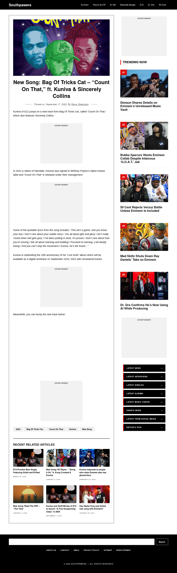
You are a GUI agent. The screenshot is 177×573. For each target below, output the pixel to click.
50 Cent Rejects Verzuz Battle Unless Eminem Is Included (141, 208)
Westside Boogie (127, 4)
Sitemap (108, 550)
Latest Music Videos (138, 402)
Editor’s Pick (134, 427)
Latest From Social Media (141, 418)
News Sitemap (123, 550)
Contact (64, 550)
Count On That (56, 429)
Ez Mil (113, 4)
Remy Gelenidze (79, 104)
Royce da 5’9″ (99, 4)
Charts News (133, 410)
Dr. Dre (151, 4)
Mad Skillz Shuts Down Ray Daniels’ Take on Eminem (139, 257)
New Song (87, 429)
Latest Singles (135, 385)
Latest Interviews (137, 376)
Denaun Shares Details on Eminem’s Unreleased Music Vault (140, 106)
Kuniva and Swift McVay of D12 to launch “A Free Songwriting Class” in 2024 (61, 508)
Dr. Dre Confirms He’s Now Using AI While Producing (144, 306)
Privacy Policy (91, 550)
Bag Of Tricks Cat (35, 429)
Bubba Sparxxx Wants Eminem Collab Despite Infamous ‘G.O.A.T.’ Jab (142, 158)
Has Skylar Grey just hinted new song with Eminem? (92, 507)
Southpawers (20, 4)
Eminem (85, 4)
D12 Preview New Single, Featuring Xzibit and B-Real (26, 471)
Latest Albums (134, 393)
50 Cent (162, 4)
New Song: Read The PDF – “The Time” (26, 507)
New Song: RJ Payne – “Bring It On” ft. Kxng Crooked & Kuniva (60, 472)
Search (162, 541)
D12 (142, 4)
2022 (18, 429)
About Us (51, 550)
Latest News (133, 368)
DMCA (76, 550)
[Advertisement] (61, 144)
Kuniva (72, 429)
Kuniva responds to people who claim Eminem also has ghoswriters (92, 472)
